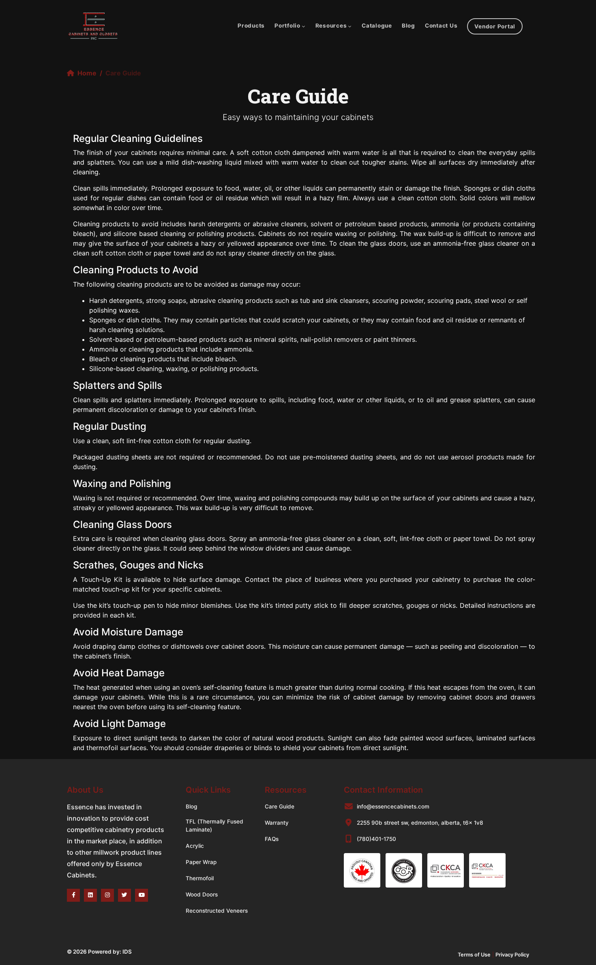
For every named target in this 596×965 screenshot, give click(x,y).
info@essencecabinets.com (393, 806)
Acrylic (195, 846)
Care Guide (279, 806)
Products (251, 25)
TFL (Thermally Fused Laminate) (214, 825)
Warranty (277, 822)
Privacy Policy (512, 955)
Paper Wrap (201, 862)
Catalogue (377, 25)
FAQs (272, 839)
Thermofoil (200, 878)
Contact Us (441, 25)
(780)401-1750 (376, 839)
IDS (127, 951)
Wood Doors (202, 894)
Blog (408, 25)
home (86, 73)
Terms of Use (474, 955)
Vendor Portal (494, 26)
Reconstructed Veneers (217, 910)
